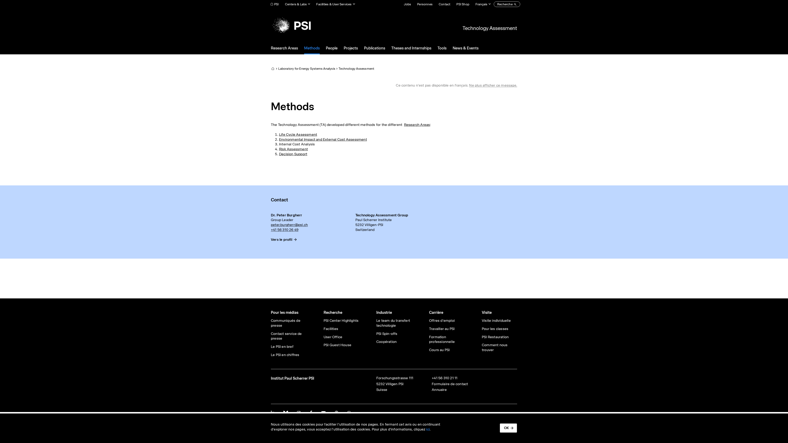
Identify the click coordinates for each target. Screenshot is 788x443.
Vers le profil (281, 239)
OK (506, 428)
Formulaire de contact (450, 384)
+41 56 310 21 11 (444, 378)
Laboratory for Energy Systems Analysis (306, 68)
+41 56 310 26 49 (284, 230)
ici (428, 429)
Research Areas (417, 125)
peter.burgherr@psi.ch (289, 225)
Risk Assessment (293, 149)
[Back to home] (291, 25)
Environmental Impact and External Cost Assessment (323, 139)
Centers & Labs (296, 4)
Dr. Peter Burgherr (286, 215)
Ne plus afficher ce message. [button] (493, 85)
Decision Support (293, 154)
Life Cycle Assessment (298, 134)
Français (481, 4)
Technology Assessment (490, 28)
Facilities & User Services (334, 4)
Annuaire (439, 390)
